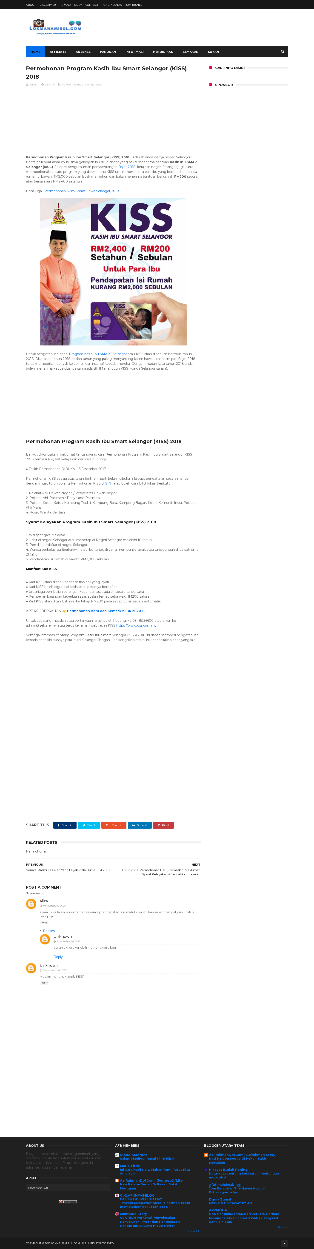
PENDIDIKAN (163, 52)
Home (35, 52)
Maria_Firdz (130, 1166)
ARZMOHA (218, 1210)
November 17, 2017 (54, 905)
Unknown (63, 936)
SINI (108, 483)
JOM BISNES (134, 4)
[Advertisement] (204, 27)
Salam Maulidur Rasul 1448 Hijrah (147, 1158)
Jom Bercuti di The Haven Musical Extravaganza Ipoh (237, 1190)
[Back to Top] (284, 1243)
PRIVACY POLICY (71, 4)
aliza (44, 901)
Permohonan (94, 84)
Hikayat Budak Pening (228, 1170)
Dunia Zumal (220, 1199)
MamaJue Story (133, 1214)
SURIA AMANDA (133, 1155)
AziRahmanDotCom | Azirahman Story (242, 1155)
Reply (44, 922)
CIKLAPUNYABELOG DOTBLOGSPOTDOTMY (141, 1197)
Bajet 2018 (127, 167)
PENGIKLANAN (112, 4)
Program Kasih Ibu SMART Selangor (98, 354)
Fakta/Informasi (72, 84)
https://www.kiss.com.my (136, 625)
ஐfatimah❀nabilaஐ (225, 1185)
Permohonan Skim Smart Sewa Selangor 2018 (81, 191)
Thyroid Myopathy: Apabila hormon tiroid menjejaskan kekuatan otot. (155, 1205)
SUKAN (213, 52)
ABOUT (31, 4)
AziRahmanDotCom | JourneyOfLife (151, 1180)
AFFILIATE (58, 52)
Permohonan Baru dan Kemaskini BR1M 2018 (106, 611)
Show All (193, 1231)
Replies (49, 931)
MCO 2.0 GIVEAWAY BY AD (230, 1203)
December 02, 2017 (54, 970)
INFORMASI (135, 52)
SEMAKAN (191, 52)
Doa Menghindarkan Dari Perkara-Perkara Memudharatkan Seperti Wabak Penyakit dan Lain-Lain (244, 1218)
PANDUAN (108, 52)
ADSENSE (83, 52)
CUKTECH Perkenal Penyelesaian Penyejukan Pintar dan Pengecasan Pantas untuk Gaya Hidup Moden (150, 1221)
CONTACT (92, 4)
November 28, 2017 (68, 941)
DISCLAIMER (48, 4)
